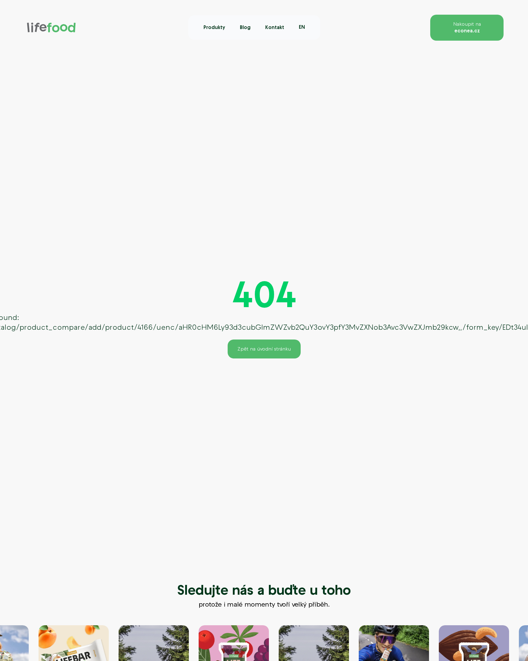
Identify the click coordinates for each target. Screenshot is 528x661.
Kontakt (274, 27)
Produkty (214, 27)
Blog (245, 27)
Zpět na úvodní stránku (264, 349)
